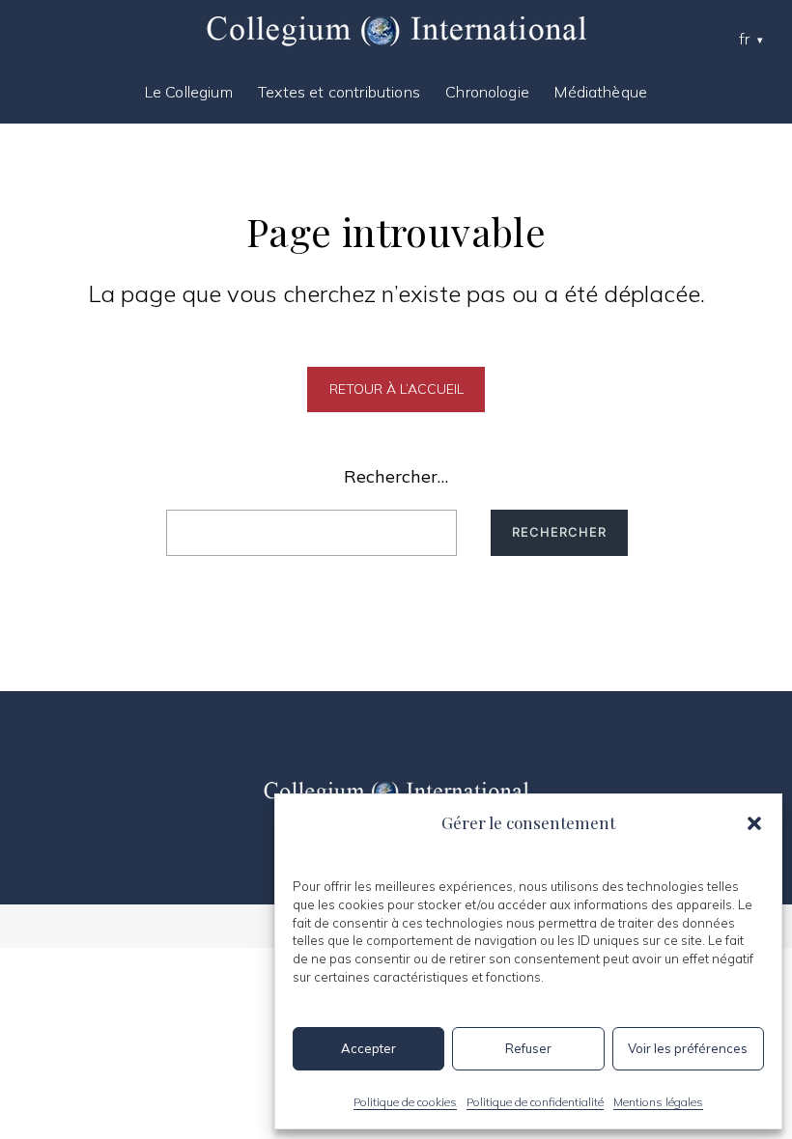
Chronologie (487, 91)
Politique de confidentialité (535, 1102)
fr (744, 38)
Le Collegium (189, 91)
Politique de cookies (405, 1102)
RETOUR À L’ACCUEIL (396, 389)
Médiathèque (600, 91)
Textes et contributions (339, 91)
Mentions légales (658, 1102)
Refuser (528, 1048)
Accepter (368, 1048)
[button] (754, 823)
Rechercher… (396, 476)
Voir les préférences (688, 1048)
